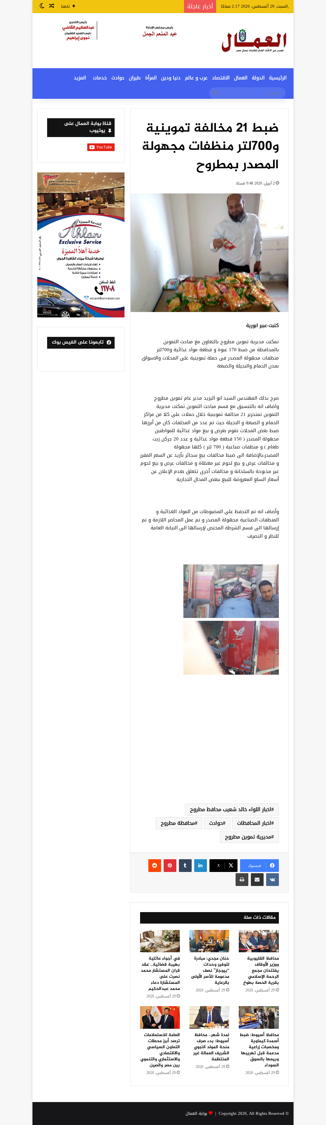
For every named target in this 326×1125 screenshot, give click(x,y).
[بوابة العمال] (255, 40)
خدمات (100, 77)
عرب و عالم (196, 77)
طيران (135, 77)
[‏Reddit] (154, 865)
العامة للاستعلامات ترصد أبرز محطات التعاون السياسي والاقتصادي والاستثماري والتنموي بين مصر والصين (160, 1050)
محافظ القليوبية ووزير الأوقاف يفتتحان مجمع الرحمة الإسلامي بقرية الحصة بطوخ (261, 970)
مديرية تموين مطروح (248, 837)
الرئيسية (278, 77)
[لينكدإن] (200, 865)
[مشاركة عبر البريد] (257, 879)
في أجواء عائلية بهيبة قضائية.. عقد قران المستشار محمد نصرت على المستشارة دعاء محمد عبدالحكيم (160, 973)
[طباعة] (242, 879)
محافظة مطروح (178, 823)
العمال (240, 77)
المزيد (80, 77)
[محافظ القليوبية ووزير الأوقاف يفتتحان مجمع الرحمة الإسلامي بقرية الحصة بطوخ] (259, 941)
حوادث (117, 77)
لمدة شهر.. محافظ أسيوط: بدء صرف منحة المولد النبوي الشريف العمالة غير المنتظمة (211, 1047)
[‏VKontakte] (272, 879)
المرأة (151, 77)
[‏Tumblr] (185, 865)
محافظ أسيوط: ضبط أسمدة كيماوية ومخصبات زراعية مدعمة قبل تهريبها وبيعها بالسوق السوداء (259, 1050)
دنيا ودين (171, 77)
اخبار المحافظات (254, 823)
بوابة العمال (196, 1113)
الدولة (258, 77)
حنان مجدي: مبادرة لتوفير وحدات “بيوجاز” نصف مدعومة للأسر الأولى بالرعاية (210, 970)
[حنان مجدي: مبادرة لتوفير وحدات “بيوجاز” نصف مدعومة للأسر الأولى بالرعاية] (209, 941)
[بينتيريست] (170, 865)
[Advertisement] (209, 747)
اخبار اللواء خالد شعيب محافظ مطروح (230, 809)
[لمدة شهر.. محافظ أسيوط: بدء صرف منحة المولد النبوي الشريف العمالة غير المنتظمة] (209, 1017)
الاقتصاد (221, 77)
